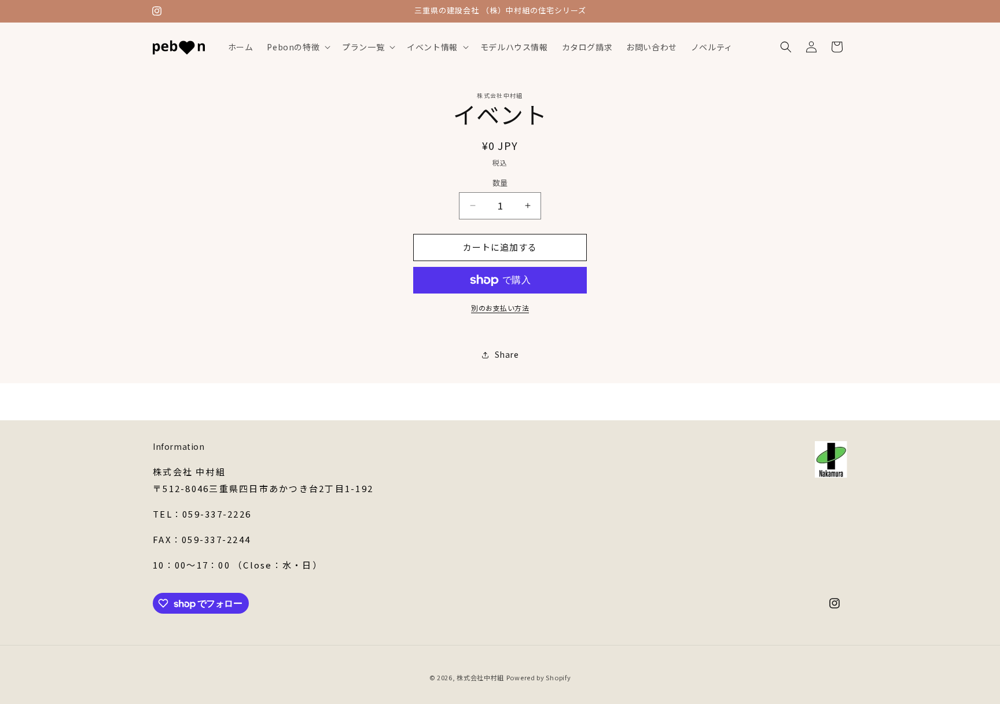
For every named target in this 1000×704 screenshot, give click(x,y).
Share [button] (507, 354)
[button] (297, 47)
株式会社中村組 (480, 677)
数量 (500, 182)
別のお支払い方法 (500, 308)
